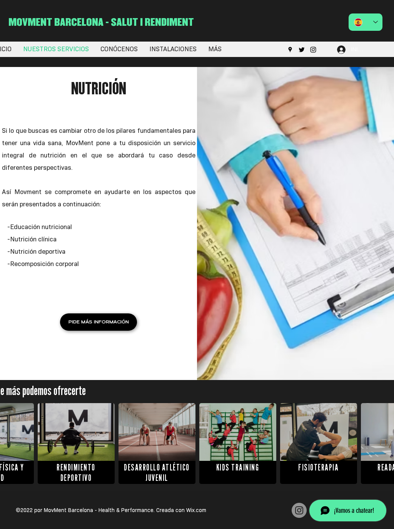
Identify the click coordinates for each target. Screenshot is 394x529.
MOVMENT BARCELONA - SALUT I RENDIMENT (101, 21)
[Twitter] (302, 50)
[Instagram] (313, 50)
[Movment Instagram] (299, 510)
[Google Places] (290, 50)
